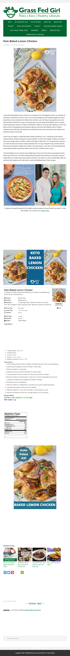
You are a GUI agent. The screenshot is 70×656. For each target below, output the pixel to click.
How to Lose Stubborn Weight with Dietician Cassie (9, 564)
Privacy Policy (51, 653)
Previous (32, 603)
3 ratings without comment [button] (31, 610)
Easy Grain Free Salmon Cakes (53, 563)
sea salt (9, 355)
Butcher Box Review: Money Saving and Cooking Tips (23, 564)
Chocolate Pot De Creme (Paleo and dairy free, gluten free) (39, 564)
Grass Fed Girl (35, 12)
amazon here (45, 211)
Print (59, 308)
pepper (9, 357)
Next (39, 603)
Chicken (13, 601)
